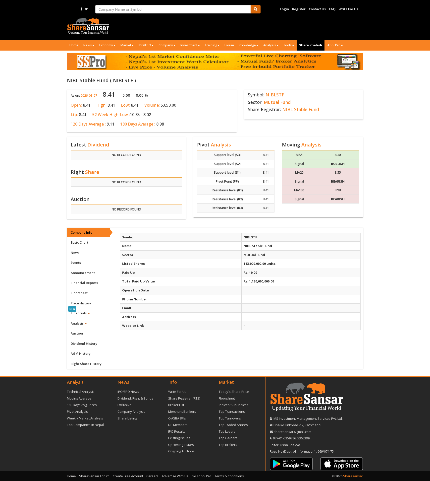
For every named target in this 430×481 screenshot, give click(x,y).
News (87, 45)
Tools (287, 45)
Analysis (269, 45)
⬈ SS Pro (333, 45)
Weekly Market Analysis (85, 418)
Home (73, 45)
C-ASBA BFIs (177, 418)
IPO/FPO (145, 45)
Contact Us (317, 9)
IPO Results (176, 431)
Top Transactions (232, 411)
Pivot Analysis (77, 411)
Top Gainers (228, 438)
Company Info (81, 232)
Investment (188, 45)
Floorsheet (79, 293)
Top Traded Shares (233, 424)
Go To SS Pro (201, 476)
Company (166, 45)
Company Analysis (131, 411)
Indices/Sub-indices (233, 405)
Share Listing (127, 418)
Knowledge (247, 45)
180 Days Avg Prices (82, 405)
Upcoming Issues (181, 444)
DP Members (178, 424)
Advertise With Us (175, 476)
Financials (79, 313)
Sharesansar (353, 476)
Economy (106, 45)
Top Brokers (228, 444)
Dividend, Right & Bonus (135, 398)
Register (299, 9)
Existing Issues (179, 438)
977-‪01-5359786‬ (284, 438)
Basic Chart (79, 242)
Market (125, 45)
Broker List (176, 405)
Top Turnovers (230, 418)
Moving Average (79, 398)
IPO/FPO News (128, 391)
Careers (152, 476)
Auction (77, 333)
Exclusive (124, 405)
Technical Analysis (81, 391)
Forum (229, 45)
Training (211, 45)
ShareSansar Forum (94, 476)
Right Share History (86, 363)
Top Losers (227, 431)
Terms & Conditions (229, 476)
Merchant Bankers (182, 411)
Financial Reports (84, 282)
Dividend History (84, 343)
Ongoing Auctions (181, 451)
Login (284, 9)
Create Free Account (128, 476)
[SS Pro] (215, 61)
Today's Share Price (234, 391)
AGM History (81, 353)
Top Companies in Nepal (85, 424)
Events (76, 262)
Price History (81, 303)
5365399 (303, 438)
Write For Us (348, 9)
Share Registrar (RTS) (184, 398)
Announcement (83, 273)
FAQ (332, 9)
